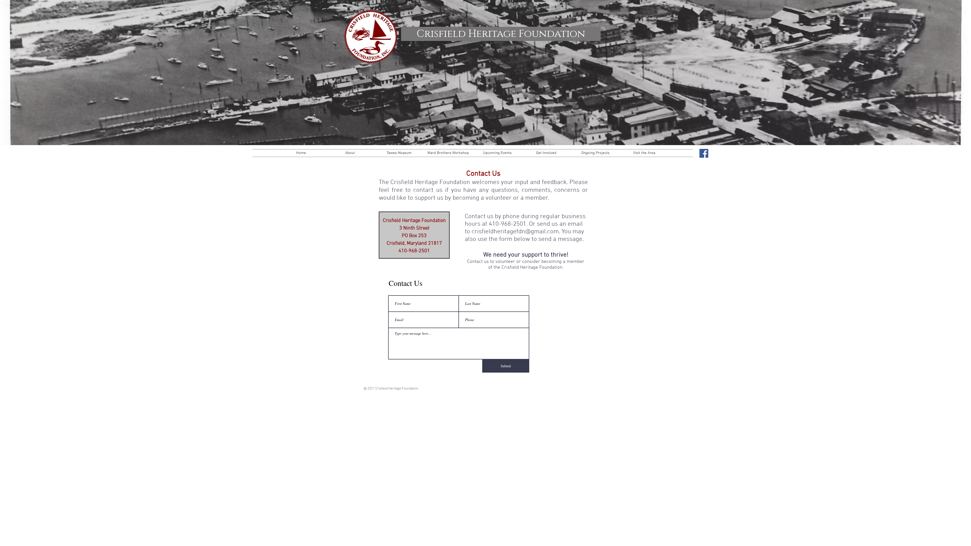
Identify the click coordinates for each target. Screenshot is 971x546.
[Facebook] (703, 153)
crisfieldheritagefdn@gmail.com (515, 232)
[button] (349, 153)
